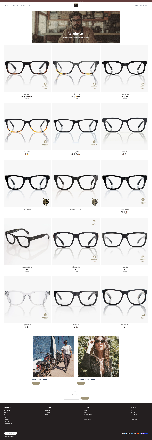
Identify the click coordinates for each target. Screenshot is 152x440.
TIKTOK (46, 414)
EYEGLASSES (16, 5)
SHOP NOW (36, 383)
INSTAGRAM (47, 410)
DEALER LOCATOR (88, 414)
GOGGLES (23, 5)
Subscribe (85, 398)
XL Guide (6, 412)
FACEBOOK (47, 412)
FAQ (132, 410)
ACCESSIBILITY (134, 419)
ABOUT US (86, 412)
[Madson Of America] (76, 5)
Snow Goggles (7, 414)
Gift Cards (6, 421)
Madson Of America (10, 436)
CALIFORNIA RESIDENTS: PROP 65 (91, 417)
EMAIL (46, 417)
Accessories (6, 419)
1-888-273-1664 (134, 414)
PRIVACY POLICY (87, 419)
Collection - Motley (8, 423)
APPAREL (31, 5)
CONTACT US (86, 410)
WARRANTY (133, 412)
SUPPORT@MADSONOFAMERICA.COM (139, 417)
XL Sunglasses (7, 410)
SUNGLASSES (7, 5)
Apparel (6, 417)
